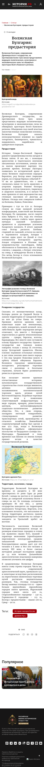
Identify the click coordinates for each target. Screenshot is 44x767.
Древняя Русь (20, 616)
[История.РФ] (22, 4)
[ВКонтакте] (15, 743)
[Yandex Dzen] (36, 743)
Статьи (13, 23)
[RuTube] (23, 743)
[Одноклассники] (32, 743)
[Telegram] (11, 743)
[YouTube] (28, 743)
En (9, 4)
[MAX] (7, 743)
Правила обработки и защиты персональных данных (12, 753)
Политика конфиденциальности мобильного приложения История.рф (13, 758)
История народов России (25, 611)
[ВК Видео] (19, 743)
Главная (5, 23)
